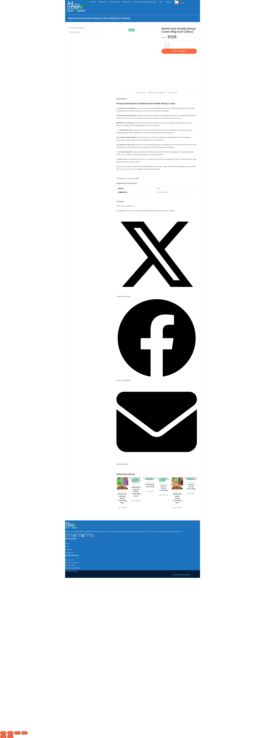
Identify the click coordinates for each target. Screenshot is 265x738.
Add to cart (179, 51)
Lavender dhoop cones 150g (163, 488)
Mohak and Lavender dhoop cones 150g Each (136, 491)
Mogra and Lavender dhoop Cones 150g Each (122, 498)
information (135, 178)
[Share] (17, 733)
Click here (120, 178)
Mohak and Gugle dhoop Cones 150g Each (177, 498)
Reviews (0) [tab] (173, 93)
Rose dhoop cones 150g (149, 485)
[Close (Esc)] (24, 733)
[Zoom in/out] (3, 733)
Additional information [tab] (157, 93)
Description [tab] (140, 93)
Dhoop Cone (122, 492)
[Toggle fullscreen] (10, 733)
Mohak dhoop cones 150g (191, 486)
